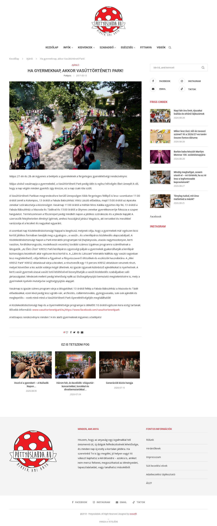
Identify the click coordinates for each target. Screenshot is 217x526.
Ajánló (29, 58)
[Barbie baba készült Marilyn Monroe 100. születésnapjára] (160, 157)
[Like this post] (67, 332)
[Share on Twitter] (74, 332)
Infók (67, 47)
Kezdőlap (52, 47)
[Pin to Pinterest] (78, 332)
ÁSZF (149, 483)
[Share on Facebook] (71, 332)
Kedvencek (85, 47)
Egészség (127, 47)
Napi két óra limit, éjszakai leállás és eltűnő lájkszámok (189, 112)
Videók (161, 47)
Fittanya (146, 47)
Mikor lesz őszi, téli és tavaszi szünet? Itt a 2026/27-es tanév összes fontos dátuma (190, 134)
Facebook (155, 216)
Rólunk (150, 439)
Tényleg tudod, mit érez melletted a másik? (186, 197)
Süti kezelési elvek (156, 465)
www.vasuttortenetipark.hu (48, 309)
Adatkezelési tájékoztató (160, 474)
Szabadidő (107, 47)
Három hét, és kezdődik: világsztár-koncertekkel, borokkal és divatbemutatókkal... (75, 386)
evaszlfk (133, 513)
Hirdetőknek (153, 448)
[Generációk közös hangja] (119, 364)
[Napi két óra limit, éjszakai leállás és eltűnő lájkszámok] (160, 116)
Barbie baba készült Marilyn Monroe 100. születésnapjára (189, 153)
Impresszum (153, 457)
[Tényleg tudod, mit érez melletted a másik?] (160, 201)
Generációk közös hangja (119, 383)
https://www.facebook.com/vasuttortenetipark (92, 309)
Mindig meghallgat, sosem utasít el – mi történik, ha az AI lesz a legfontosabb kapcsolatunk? (190, 177)
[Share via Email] (82, 332)
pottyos (67, 75)
